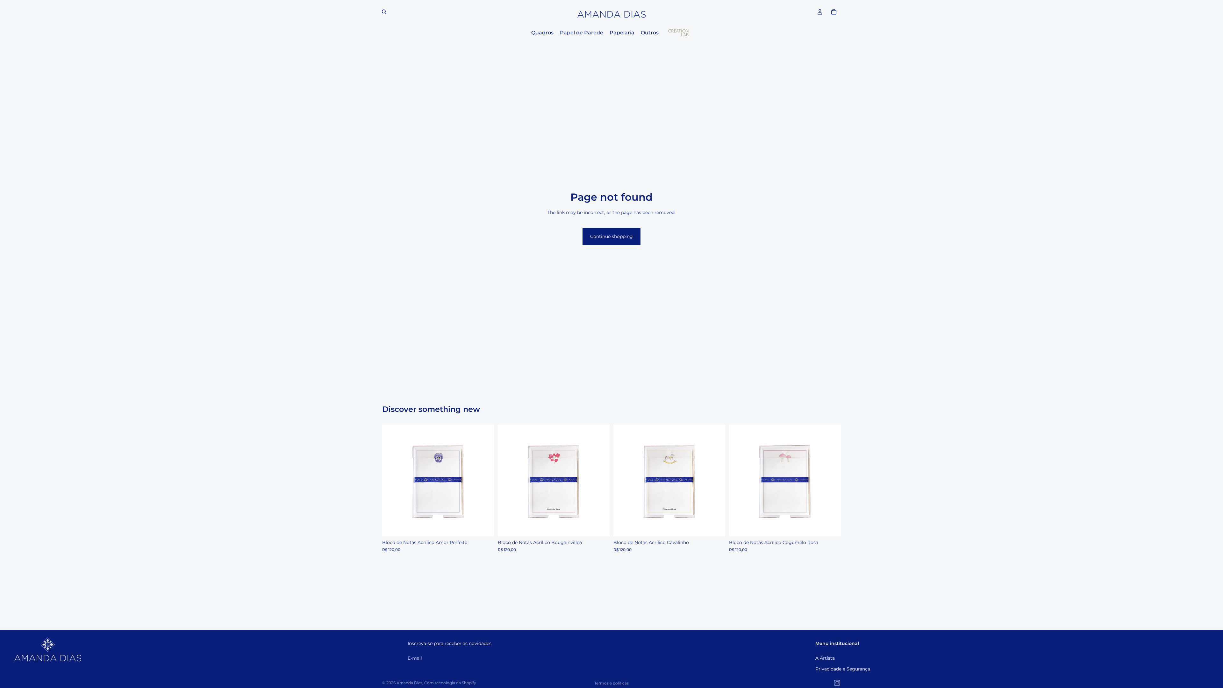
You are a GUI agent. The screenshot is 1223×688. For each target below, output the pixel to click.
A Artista (825, 658)
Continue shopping (611, 236)
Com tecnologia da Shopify (450, 682)
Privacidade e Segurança (842, 669)
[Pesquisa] (384, 12)
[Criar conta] (808, 658)
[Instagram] (837, 683)
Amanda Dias (409, 682)
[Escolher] (484, 526)
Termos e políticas (611, 683)
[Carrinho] (834, 12)
